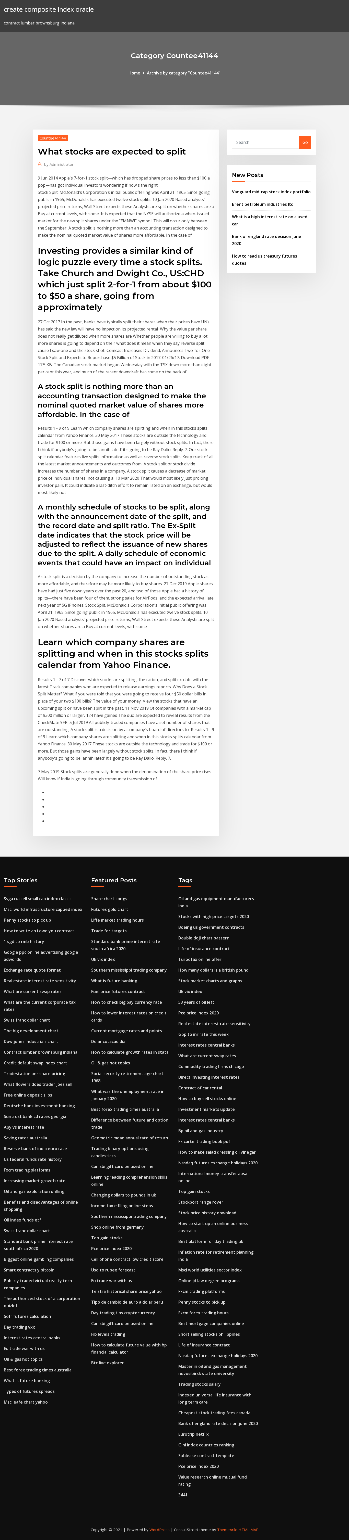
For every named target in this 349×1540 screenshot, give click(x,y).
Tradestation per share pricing (34, 1073)
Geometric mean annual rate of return (129, 1138)
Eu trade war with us (24, 1348)
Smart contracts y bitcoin (29, 1270)
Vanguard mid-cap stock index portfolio (271, 192)
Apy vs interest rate (24, 1127)
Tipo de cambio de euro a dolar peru (127, 1302)
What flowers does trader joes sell (38, 1084)
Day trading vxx (19, 1327)
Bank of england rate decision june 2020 (218, 1423)
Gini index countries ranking (206, 1445)
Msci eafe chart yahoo (26, 1402)
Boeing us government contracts (211, 927)
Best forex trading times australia (38, 1370)
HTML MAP (248, 1529)
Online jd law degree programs (209, 1280)
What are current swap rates (33, 991)
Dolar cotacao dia (108, 1041)
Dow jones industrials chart (31, 1041)
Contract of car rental (200, 1088)
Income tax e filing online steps (122, 1205)
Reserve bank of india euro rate (35, 1148)
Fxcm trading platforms (27, 1170)
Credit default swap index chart (35, 1063)
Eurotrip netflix (193, 1434)
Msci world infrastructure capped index (43, 909)
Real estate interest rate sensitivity (40, 981)
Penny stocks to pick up (27, 920)
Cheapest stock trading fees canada (214, 1413)
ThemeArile (227, 1529)
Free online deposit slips (28, 1095)
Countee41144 (53, 138)
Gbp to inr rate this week (203, 1034)
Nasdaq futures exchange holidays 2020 (218, 1163)
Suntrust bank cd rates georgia (35, 1116)
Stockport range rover (200, 1202)
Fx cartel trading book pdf (204, 1141)
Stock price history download (207, 1213)
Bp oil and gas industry (200, 1131)
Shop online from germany (117, 1227)
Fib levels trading (108, 1334)
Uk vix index (103, 959)
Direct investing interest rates (209, 1077)
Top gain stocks (107, 1238)
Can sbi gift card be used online (122, 1166)
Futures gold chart (109, 909)
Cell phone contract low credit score (127, 1259)
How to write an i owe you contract (39, 931)
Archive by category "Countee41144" (183, 73)
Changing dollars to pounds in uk (123, 1195)
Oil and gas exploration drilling (34, 1191)
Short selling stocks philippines (209, 1334)
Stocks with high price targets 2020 (213, 916)
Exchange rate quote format (32, 970)
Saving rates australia (25, 1138)
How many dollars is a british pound (213, 970)
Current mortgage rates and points (126, 1031)
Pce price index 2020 (111, 1248)
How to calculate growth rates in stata (130, 1052)
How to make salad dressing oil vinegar (217, 1152)
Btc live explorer (107, 1363)
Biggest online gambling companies (39, 1259)
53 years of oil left (196, 1002)
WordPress (159, 1529)
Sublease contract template (206, 1455)
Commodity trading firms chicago (211, 1066)
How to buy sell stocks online (207, 1098)
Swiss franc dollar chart (27, 1020)
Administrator (59, 164)
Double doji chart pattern (203, 938)
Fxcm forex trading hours (203, 1313)
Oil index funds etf (22, 1220)
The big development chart (31, 1031)
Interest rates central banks (32, 1338)
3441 (183, 1495)
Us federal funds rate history (33, 1159)
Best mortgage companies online (211, 1323)
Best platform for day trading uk (210, 1241)
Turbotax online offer (200, 959)
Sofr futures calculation (27, 1316)
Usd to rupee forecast (113, 1270)
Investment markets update (206, 1109)
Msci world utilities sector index (210, 1270)
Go (305, 142)
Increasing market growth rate (34, 1180)
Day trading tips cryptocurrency (123, 1313)
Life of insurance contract (204, 948)
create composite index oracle (49, 9)
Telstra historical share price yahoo (126, 1291)
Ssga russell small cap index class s (38, 898)
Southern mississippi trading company (129, 970)
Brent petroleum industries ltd (263, 204)
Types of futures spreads (29, 1391)
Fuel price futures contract (118, 991)
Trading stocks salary (199, 1384)
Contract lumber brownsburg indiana (40, 1052)
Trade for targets (109, 931)
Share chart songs (109, 898)
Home (134, 73)
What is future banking (27, 1380)
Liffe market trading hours (117, 920)
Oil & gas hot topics (23, 1359)
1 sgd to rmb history (24, 941)
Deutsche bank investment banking (39, 1106)
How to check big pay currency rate (126, 1002)
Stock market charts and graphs (210, 981)
